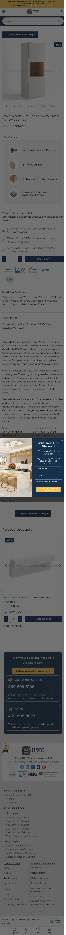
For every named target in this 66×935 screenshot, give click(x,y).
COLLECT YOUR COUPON (48, 489)
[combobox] (38, 482)
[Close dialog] (62, 440)
